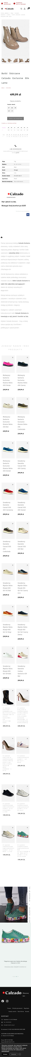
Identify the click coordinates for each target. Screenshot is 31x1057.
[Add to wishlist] (13, 357)
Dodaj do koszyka (15, 118)
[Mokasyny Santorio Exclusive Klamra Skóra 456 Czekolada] (23, 405)
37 (14, 175)
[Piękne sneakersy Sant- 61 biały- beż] (23, 745)
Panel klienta (21, 1011)
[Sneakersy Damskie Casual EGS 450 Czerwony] (8, 491)
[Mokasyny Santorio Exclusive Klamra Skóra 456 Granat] (8, 449)
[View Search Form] (21, 9)
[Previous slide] (2, 60)
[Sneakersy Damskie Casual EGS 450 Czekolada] (8, 530)
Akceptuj (5, 1054)
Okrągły (16, 170)
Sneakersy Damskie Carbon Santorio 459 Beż (22, 671)
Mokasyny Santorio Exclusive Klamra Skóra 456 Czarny (22, 380)
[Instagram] (7, 1001)
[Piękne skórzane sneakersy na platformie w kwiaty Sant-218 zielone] (23, 834)
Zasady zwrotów (12, 1011)
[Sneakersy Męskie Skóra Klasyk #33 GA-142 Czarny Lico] (23, 572)
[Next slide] (28, 60)
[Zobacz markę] (15, 194)
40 (19, 175)
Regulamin (26, 1008)
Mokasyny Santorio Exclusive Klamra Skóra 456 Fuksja (7, 380)
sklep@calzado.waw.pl (9, 1025)
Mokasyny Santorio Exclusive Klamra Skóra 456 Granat (7, 466)
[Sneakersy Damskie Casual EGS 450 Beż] (23, 530)
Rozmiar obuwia (11, 104)
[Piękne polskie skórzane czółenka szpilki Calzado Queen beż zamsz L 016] (8, 745)
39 (17, 175)
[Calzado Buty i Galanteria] (9, 9)
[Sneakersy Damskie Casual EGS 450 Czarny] (23, 449)
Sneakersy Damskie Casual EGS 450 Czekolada (7, 546)
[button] (27, 214)
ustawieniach (5, 1051)
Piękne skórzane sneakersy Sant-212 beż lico (9, 848)
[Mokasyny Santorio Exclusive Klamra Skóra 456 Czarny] (23, 364)
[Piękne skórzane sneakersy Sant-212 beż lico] (8, 834)
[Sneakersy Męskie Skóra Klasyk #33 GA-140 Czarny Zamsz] (23, 613)
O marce (9, 1008)
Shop (12, 13)
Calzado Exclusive (11, 197)
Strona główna (5, 13)
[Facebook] (2, 1001)
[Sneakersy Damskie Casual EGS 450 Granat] (23, 491)
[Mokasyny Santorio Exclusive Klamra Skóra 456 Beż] (8, 405)
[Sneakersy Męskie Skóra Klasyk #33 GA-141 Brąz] (8, 613)
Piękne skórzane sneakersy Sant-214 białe (24, 807)
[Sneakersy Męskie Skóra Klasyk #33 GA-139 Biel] (8, 655)
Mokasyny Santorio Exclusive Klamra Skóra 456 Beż (7, 422)
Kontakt (27, 1011)
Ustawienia (13, 1054)
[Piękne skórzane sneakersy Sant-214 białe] (23, 793)
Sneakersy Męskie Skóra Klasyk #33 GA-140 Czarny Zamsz (23, 630)
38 (16, 175)
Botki (8, 14)
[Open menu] (2, 9)
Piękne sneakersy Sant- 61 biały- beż (24, 759)
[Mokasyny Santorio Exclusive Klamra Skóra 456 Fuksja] (8, 364)
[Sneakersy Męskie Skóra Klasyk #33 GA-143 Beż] (8, 572)
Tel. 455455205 (7, 1022)
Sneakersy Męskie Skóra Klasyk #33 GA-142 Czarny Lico (23, 588)
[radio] (9, 108)
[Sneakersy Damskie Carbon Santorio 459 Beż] (23, 655)
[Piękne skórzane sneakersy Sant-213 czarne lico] (8, 793)
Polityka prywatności (17, 1008)
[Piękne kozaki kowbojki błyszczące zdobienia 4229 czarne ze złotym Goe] (8, 697)
